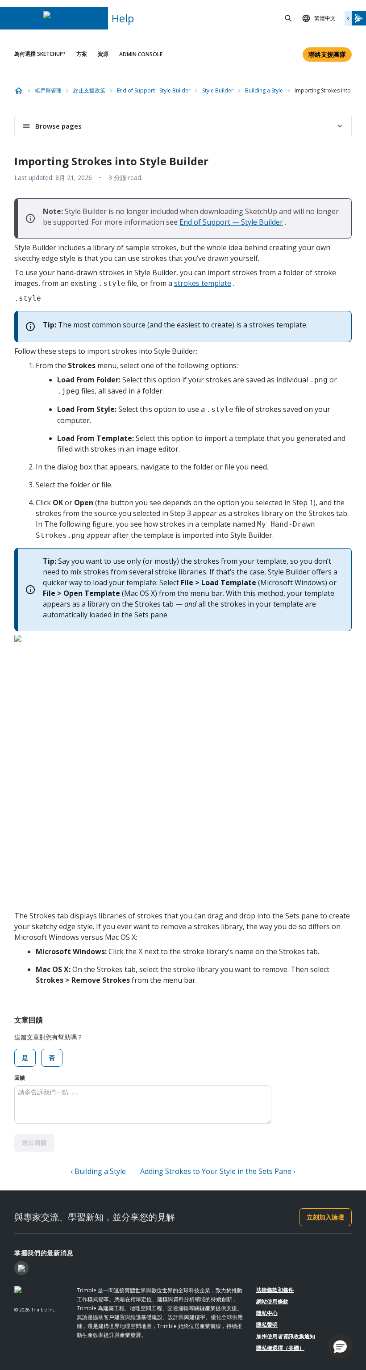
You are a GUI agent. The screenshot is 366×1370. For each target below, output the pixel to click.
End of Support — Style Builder (231, 222)
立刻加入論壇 (325, 1217)
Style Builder (217, 90)
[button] (340, 1346)
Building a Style (264, 90)
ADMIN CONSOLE (140, 54)
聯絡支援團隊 (327, 54)
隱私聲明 (267, 1324)
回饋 (19, 1077)
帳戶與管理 (48, 90)
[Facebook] (21, 1268)
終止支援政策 (89, 90)
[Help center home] (18, 90)
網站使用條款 (272, 1301)
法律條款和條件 (275, 1290)
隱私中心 (267, 1313)
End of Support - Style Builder (154, 90)
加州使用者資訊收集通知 (285, 1336)
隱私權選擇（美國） (280, 1348)
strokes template (202, 283)
